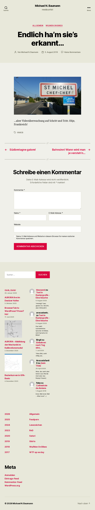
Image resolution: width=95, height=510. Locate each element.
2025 (7, 419)
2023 (7, 430)
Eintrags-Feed (12, 478)
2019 (7, 441)
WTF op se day (36, 452)
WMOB (20, 132)
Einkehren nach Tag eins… (41, 345)
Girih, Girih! (10, 290)
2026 (7, 414)
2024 (7, 425)
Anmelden (10, 475)
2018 (7, 447)
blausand (40, 290)
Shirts (32, 441)
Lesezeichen (35, 425)
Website (17, 224)
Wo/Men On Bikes (54, 26)
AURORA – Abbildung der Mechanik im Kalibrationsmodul (15, 344)
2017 (7, 452)
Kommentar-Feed (13, 482)
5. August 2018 (51, 52)
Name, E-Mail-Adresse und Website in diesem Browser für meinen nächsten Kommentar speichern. (45, 237)
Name (17, 213)
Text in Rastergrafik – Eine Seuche (42, 295)
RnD (31, 430)
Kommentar (19, 190)
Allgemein (37, 26)
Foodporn (34, 419)
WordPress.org (12, 485)
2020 (7, 436)
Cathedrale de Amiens (41, 386)
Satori (32, 436)
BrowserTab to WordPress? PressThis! (14, 311)
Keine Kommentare (72, 52)
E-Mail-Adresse (56, 213)
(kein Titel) (41, 364)
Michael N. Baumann (47, 5)
